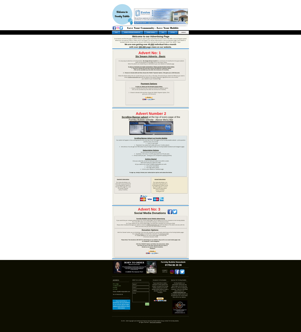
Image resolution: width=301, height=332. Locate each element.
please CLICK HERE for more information (121, 307)
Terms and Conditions (155, 322)
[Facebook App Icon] (114, 28)
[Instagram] (117, 28)
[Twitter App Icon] (121, 28)
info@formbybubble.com (134, 77)
